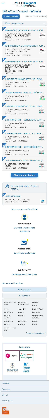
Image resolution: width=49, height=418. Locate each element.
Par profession (24, 296)
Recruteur (6, 389)
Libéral (5, 395)
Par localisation (24, 290)
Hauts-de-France (37, 309)
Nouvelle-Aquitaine (7, 317)
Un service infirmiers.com (26, 6)
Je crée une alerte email (24, 253)
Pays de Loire (8, 321)
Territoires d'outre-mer (10, 329)
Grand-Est (21, 309)
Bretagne (35, 302)
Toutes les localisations (35, 333)
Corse (6, 309)
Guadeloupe (22, 321)
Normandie (36, 312)
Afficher (43, 23)
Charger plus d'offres (24, 175)
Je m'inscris (24, 231)
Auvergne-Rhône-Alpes (10, 303)
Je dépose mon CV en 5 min (24, 274)
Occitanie (21, 316)
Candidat (5, 383)
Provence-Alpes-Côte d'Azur (37, 317)
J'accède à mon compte (24, 228)
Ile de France (8, 312)
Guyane (34, 321)
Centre (34, 306)
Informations (7, 401)
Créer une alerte (11, 16)
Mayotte (34, 324)
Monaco (21, 312)
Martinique (21, 324)
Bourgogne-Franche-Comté (23, 303)
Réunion (7, 324)
